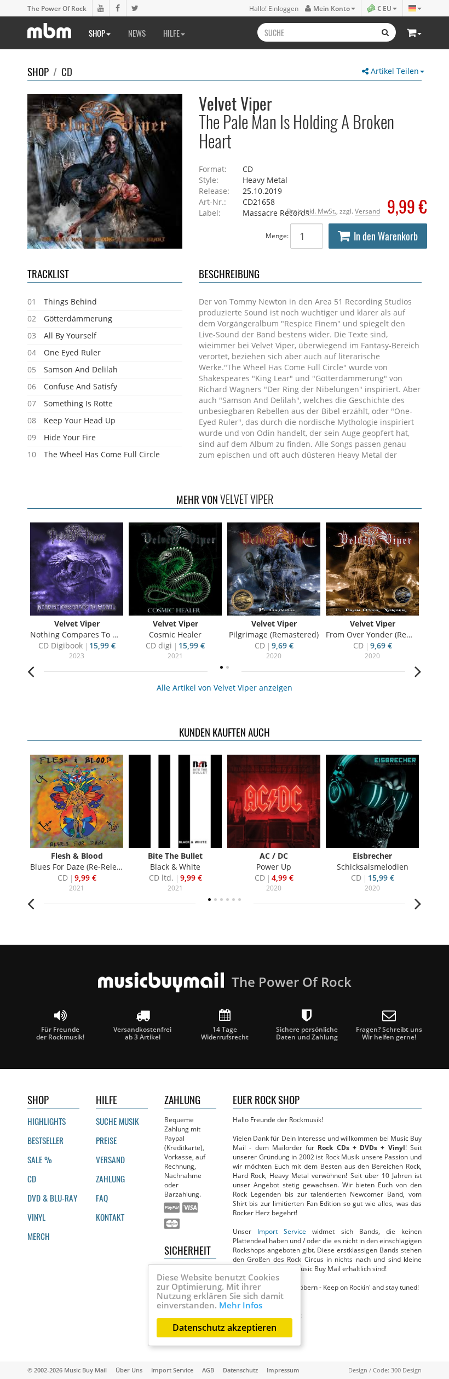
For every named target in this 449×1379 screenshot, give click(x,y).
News (137, 33)
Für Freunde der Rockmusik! (60, 1033)
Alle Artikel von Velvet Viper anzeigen (224, 687)
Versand (367, 210)
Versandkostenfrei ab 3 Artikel (142, 1033)
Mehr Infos (240, 1305)
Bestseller (45, 1140)
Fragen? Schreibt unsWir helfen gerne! (389, 1033)
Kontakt (110, 1217)
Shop (97, 33)
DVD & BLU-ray (52, 1198)
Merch (38, 1236)
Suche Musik (117, 1121)
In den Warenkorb (386, 236)
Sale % (39, 1159)
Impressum (283, 1370)
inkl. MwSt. (320, 210)
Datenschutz (240, 1370)
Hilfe (171, 33)
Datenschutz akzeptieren (224, 1327)
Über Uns (129, 1370)
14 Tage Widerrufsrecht (225, 1033)
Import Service (281, 1231)
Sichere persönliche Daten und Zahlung (307, 1033)
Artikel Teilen (394, 71)
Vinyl (36, 1217)
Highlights (46, 1121)
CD (66, 71)
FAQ (102, 1198)
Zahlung (110, 1179)
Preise (106, 1140)
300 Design (406, 1370)
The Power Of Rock (57, 8)
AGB (208, 1370)
